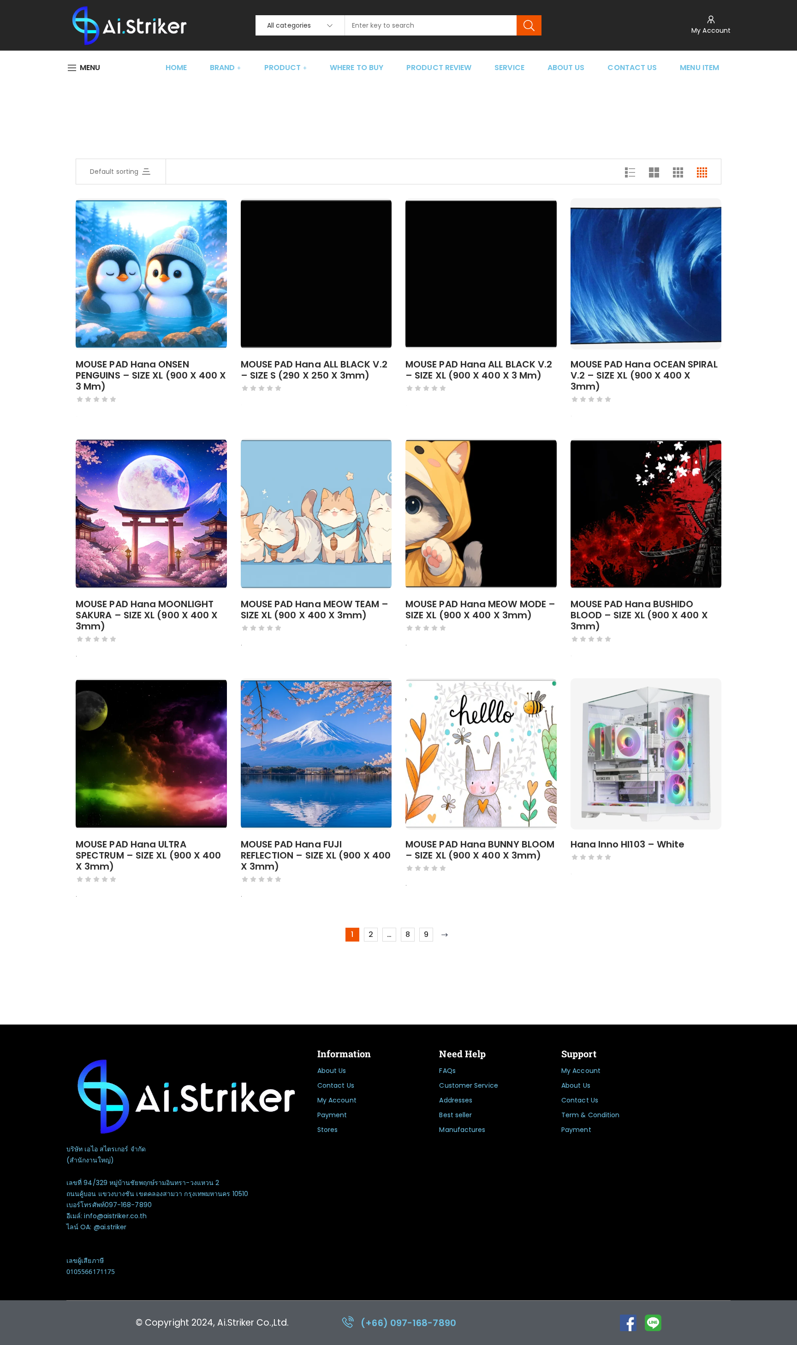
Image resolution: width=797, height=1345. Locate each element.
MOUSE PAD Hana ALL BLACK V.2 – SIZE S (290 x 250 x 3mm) (314, 370)
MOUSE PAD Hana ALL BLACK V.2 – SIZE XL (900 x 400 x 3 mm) (478, 370)
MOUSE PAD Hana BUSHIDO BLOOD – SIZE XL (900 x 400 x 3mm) (639, 615)
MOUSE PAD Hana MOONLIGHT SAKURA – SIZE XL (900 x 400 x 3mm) (147, 615)
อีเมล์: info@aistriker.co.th (106, 1216)
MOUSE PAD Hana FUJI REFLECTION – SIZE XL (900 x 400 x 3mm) (316, 855)
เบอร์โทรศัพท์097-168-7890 (109, 1204)
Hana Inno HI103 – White (628, 844)
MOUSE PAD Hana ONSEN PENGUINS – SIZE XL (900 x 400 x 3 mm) (151, 375)
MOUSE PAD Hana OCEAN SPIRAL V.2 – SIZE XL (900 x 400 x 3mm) (644, 375)
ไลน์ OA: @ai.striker (96, 1227)
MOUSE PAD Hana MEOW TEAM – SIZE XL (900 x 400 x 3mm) (315, 610)
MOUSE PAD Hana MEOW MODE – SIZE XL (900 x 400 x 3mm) (480, 610)
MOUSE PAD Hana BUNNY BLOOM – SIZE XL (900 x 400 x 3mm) (479, 850)
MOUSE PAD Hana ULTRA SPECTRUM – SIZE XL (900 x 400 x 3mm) (148, 855)
